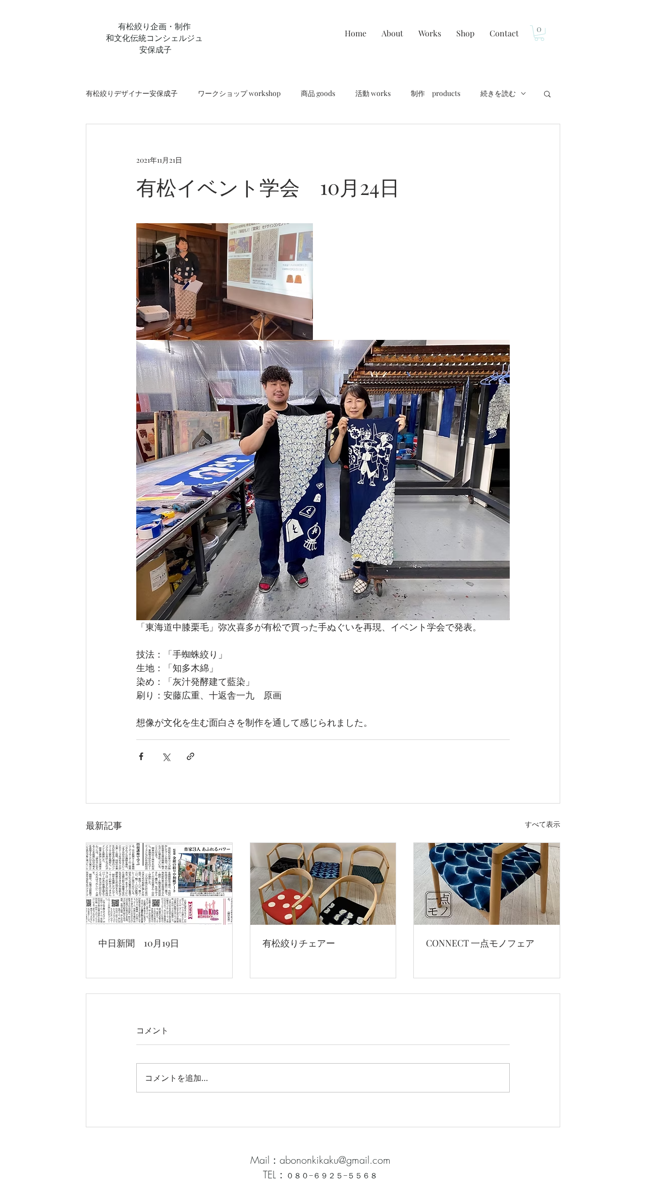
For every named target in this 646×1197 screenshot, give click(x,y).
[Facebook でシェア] (141, 756)
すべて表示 (542, 824)
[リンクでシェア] (190, 756)
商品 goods (318, 93)
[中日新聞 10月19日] (159, 884)
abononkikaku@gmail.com (335, 1160)
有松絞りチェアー (298, 943)
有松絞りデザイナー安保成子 (132, 93)
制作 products (435, 93)
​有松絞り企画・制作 (154, 26)
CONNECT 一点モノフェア (480, 943)
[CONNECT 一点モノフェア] (487, 884)
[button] (539, 33)
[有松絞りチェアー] (323, 884)
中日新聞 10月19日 (138, 943)
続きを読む (498, 93)
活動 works (373, 93)
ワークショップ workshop (239, 93)
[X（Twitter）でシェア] (166, 756)
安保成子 (154, 49)
